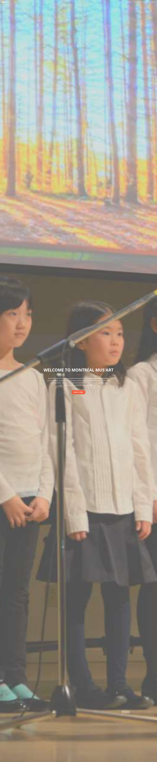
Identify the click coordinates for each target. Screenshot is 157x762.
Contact (153, 2)
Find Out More (78, 392)
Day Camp (136, 2)
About (121, 2)
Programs (128, 2)
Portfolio (145, 2)
